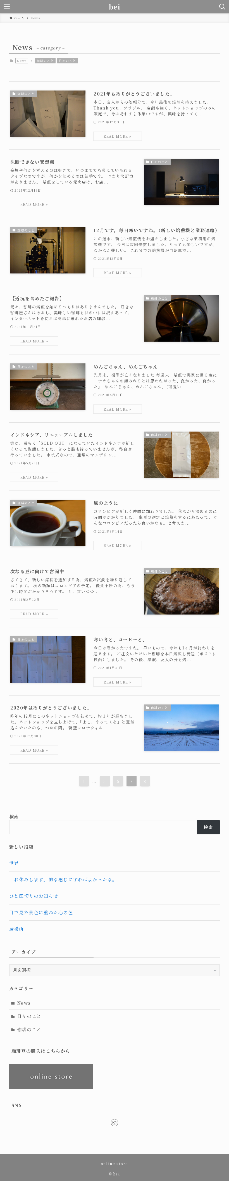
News (24, 1003)
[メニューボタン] (6, 6)
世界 (14, 863)
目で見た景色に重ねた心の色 (41, 912)
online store (114, 1163)
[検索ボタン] (222, 6)
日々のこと (67, 60)
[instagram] (114, 1122)
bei (115, 6)
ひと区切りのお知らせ (33, 896)
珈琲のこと (45, 60)
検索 (14, 816)
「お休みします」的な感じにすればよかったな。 (63, 879)
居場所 (16, 928)
